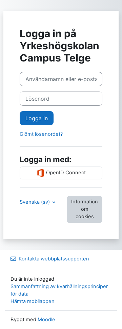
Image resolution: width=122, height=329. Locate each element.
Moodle (46, 320)
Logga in (36, 118)
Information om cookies (84, 209)
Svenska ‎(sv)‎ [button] (35, 202)
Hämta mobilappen (33, 301)
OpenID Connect (65, 173)
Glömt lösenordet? (41, 134)
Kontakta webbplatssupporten (54, 259)
